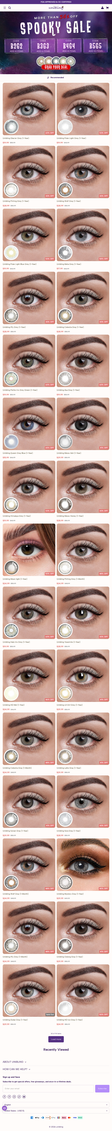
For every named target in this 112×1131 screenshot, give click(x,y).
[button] (5, 8)
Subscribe (102, 1088)
